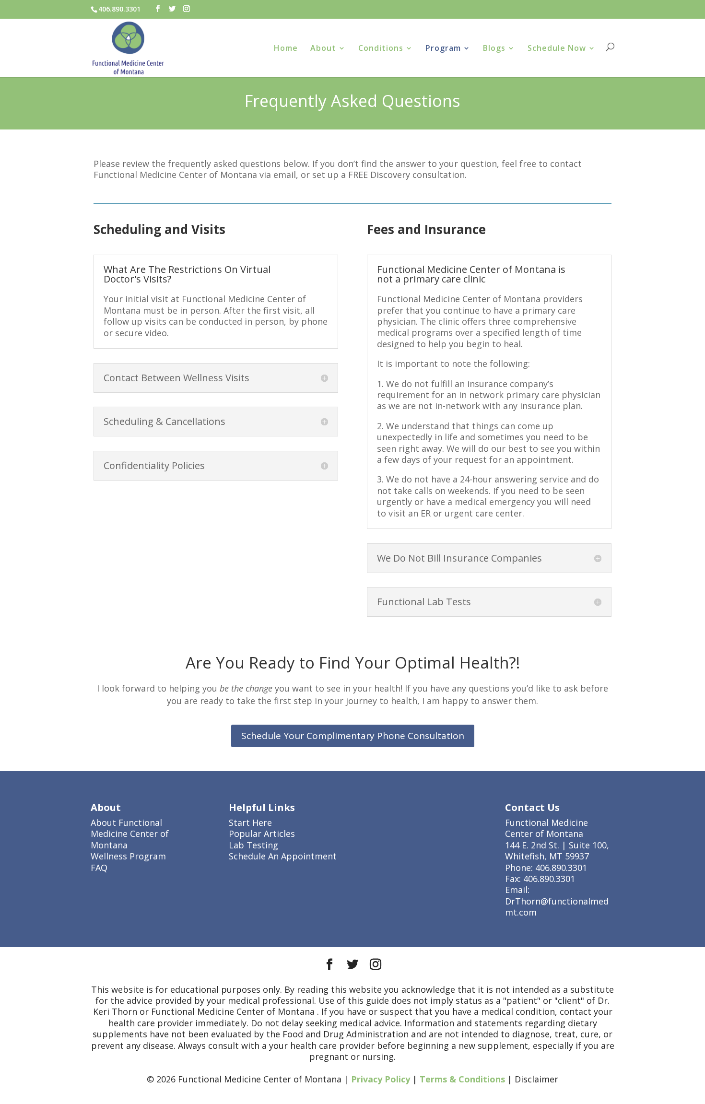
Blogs (494, 49)
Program (443, 49)
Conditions (380, 49)
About (323, 49)
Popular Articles (262, 833)
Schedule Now (557, 49)
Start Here (250, 822)
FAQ (99, 867)
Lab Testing (253, 845)
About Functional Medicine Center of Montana (130, 834)
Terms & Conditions (462, 1079)
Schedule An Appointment (283, 856)
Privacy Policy (380, 1079)
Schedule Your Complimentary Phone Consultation (352, 735)
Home (286, 49)
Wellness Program (128, 856)
